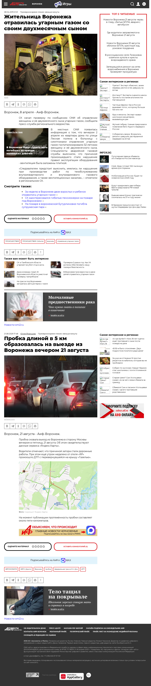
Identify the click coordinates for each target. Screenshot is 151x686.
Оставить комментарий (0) (75, 219)
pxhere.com (9, 419)
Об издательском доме (35, 628)
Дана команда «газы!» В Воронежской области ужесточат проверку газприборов (32, 274)
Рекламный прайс (58, 632)
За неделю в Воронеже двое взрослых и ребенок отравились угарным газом (54, 193)
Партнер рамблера (49, 675)
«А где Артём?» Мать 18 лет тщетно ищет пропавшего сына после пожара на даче (128, 341)
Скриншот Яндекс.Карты (36, 512)
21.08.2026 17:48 (11, 334)
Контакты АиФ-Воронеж (35, 632)
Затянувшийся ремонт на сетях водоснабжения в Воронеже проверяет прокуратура (123, 69)
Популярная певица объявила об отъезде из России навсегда (125, 157)
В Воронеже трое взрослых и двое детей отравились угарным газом (79, 273)
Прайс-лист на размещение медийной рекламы (115, 632)
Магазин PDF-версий (73, 628)
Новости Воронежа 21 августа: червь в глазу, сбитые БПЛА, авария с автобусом (123, 22)
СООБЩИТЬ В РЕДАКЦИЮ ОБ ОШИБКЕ (40, 635)
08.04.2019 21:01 (11, 12)
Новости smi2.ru (14, 324)
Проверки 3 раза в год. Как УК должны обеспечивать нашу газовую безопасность (77, 264)
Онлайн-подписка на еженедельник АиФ (105, 628)
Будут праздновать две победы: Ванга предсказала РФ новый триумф (126, 188)
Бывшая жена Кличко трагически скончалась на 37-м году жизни (126, 196)
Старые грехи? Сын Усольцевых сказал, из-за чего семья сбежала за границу (128, 380)
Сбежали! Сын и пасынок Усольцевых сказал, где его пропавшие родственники (129, 389)
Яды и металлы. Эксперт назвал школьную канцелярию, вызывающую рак (126, 117)
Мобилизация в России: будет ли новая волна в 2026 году (126, 177)
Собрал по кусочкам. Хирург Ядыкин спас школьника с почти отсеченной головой (129, 370)
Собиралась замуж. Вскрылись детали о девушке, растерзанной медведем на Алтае (127, 136)
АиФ (6, 97)
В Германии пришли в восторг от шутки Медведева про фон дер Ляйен (128, 206)
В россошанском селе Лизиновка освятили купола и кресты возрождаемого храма (123, 57)
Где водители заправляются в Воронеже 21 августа (123, 33)
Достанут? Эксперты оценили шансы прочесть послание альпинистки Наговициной (129, 97)
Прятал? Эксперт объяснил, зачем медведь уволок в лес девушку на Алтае (128, 87)
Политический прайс (80, 632)
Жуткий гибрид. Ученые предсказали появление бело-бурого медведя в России (129, 126)
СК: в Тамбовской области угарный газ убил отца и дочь (30, 263)
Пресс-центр (54, 628)
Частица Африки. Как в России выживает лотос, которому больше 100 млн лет (128, 107)
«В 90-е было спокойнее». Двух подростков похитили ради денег (127, 349)
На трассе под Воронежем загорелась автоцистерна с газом (32, 282)
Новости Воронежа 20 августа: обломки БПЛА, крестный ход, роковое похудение (123, 46)
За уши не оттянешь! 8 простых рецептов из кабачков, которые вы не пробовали (129, 360)
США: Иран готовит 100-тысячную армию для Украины (127, 167)
